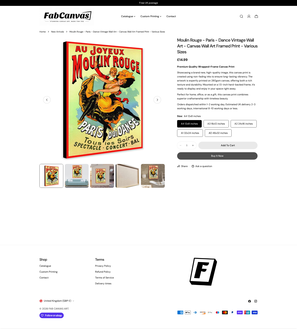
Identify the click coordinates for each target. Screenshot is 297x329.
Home (42, 31)
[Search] (241, 16)
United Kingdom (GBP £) (57, 300)
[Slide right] (157, 100)
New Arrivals (57, 31)
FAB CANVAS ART (59, 308)
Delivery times (103, 283)
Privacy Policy (103, 265)
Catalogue (45, 265)
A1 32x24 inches (190, 133)
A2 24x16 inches (244, 123)
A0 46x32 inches (218, 133)
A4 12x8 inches (189, 123)
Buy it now (217, 155)
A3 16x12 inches (216, 123)
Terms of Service (104, 277)
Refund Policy (103, 271)
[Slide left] (47, 100)
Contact (44, 277)
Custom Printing (48, 271)
